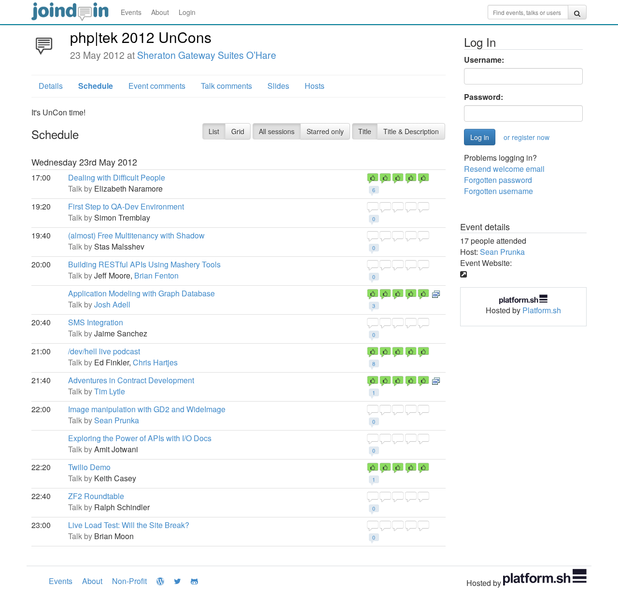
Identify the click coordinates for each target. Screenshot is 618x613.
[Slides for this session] (436, 293)
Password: (483, 97)
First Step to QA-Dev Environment (126, 206)
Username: (484, 60)
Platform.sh (541, 310)
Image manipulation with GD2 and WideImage (146, 409)
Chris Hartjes (155, 362)
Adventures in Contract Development (131, 380)
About (160, 12)
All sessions (277, 131)
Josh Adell (112, 304)
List (214, 131)
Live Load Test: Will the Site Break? (128, 524)
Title (364, 131)
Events (131, 12)
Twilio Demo (89, 467)
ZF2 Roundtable (96, 496)
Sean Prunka (116, 420)
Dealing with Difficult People (116, 177)
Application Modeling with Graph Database (141, 293)
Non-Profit (129, 580)
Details (51, 85)
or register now (526, 137)
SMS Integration (95, 322)
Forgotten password (498, 179)
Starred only (325, 131)
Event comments (156, 85)
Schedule (95, 85)
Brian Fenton (156, 275)
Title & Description (411, 131)
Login (187, 12)
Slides (278, 85)
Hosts (314, 85)
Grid (237, 131)
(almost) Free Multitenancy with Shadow (136, 235)
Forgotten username (498, 190)
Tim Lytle (109, 391)
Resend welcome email (504, 168)
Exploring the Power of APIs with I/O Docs (139, 438)
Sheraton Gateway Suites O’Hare (206, 55)
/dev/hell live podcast (104, 351)
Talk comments (226, 85)
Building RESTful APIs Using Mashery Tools (144, 264)
